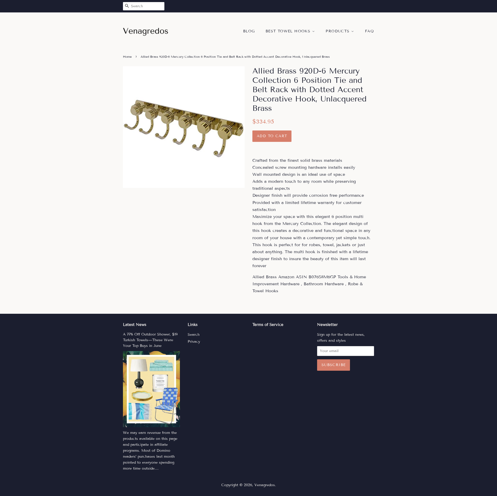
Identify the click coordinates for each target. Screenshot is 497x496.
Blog (249, 31)
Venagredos (264, 485)
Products (338, 31)
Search (194, 334)
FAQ (369, 31)
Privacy (194, 341)
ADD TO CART (272, 136)
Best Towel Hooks (289, 31)
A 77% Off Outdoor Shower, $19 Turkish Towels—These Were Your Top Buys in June (150, 340)
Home (127, 57)
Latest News (134, 324)
